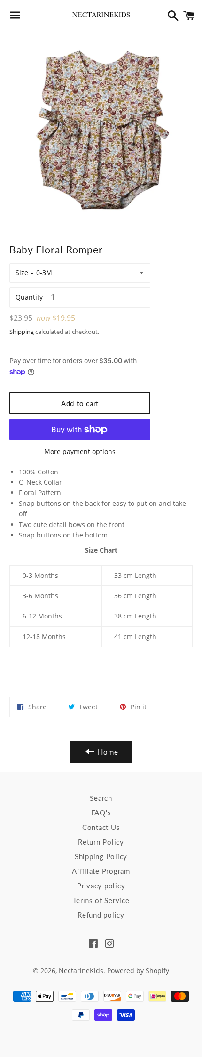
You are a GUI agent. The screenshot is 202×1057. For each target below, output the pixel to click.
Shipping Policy (101, 856)
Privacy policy (101, 885)
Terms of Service (101, 900)
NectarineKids (81, 970)
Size (22, 272)
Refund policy (101, 915)
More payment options (80, 451)
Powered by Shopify (138, 970)
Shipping (21, 331)
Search (101, 798)
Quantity (29, 297)
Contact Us (101, 827)
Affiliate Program (101, 871)
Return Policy (101, 841)
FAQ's (101, 812)
